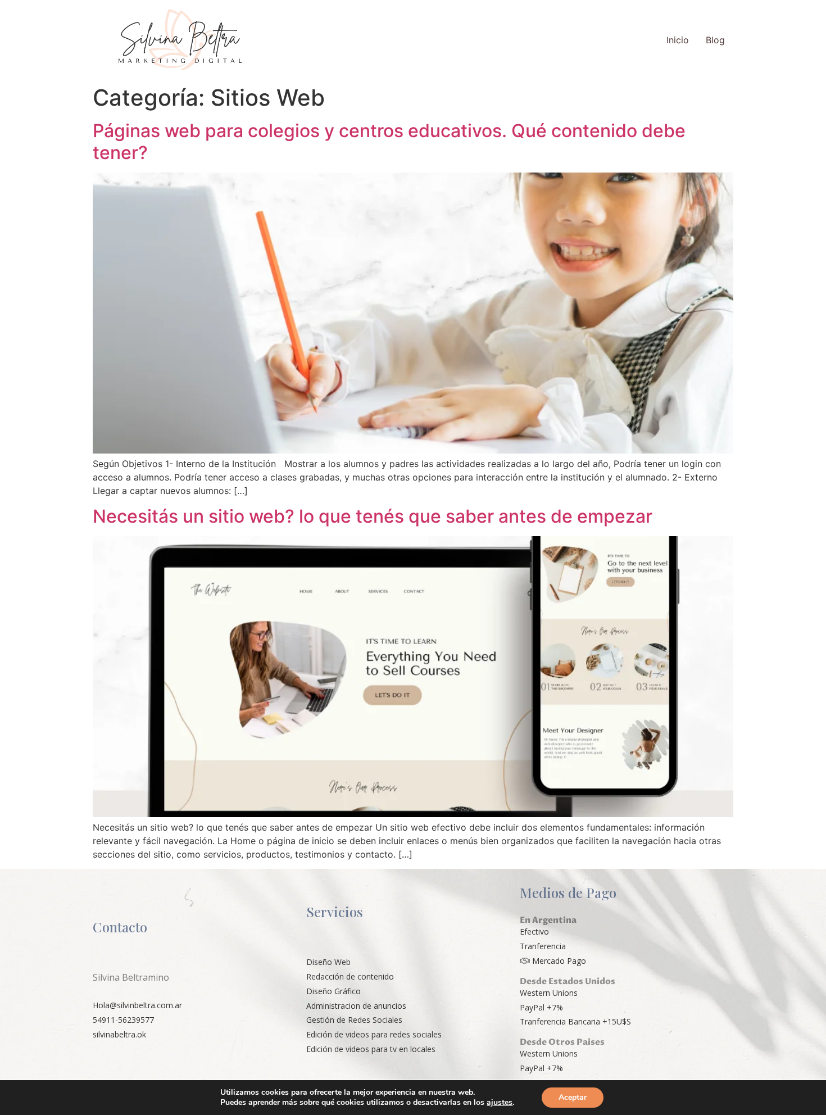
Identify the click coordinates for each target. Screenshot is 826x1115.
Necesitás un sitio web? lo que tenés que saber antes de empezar (372, 516)
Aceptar (573, 1097)
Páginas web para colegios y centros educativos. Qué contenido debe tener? (389, 141)
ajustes (499, 1103)
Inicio (677, 40)
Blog (715, 40)
